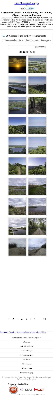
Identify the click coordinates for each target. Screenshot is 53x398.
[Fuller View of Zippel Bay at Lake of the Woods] (37, 206)
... (39, 319)
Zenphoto (32, 379)
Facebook (4, 332)
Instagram (20, 332)
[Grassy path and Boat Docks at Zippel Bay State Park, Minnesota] (37, 186)
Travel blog (41, 332)
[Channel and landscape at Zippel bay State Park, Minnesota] (17, 186)
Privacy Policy (30, 332)
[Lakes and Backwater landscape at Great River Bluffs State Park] (37, 64)
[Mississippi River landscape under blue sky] (17, 145)
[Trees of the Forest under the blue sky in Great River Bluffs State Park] (17, 125)
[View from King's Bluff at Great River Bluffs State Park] (37, 166)
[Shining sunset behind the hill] (17, 64)
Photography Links (26, 346)
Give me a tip (26, 364)
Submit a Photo (26, 368)
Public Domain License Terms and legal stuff (26, 337)
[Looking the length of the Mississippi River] (17, 85)
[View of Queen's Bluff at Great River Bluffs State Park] (37, 145)
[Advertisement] (26, 283)
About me (26, 342)
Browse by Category (26, 373)
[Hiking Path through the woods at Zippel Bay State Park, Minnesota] (37, 226)
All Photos (26, 359)
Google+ (12, 332)
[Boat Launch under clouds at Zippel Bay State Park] (17, 226)
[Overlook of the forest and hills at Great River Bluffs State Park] (37, 125)
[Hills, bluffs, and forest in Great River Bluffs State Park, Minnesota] (37, 85)
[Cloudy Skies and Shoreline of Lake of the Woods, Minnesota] (17, 247)
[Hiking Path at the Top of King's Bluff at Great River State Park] (17, 166)
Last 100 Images (26, 351)
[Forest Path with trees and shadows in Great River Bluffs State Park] (37, 105)
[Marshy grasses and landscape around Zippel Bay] (17, 206)
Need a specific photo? (26, 355)
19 (44, 319)
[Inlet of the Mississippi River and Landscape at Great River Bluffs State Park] (17, 105)
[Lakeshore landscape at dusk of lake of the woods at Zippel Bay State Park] (37, 247)
